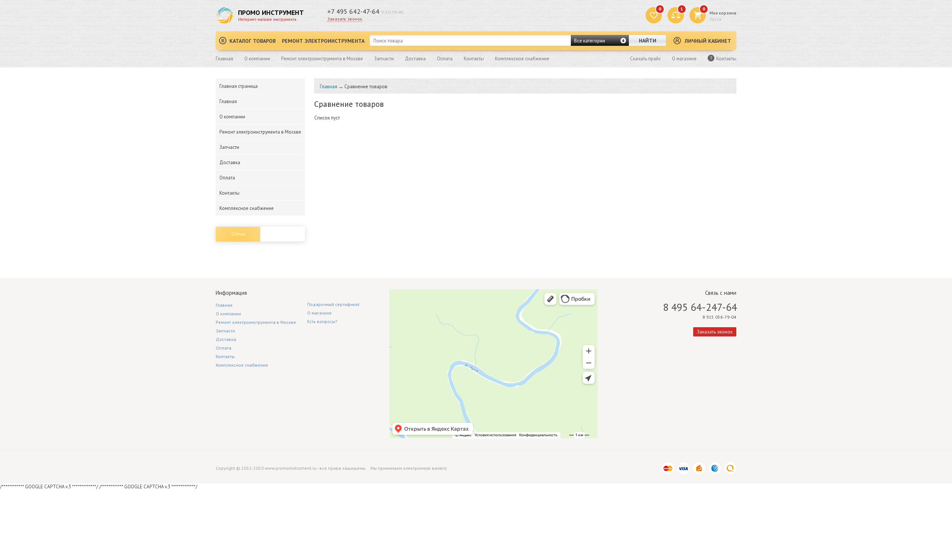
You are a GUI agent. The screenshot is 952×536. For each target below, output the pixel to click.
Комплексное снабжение (522, 58)
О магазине (684, 58)
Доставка (415, 58)
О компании (257, 58)
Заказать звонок (344, 19)
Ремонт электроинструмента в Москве (322, 58)
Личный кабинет (708, 41)
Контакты (474, 58)
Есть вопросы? (322, 321)
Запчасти (384, 58)
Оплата (445, 58)
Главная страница (238, 86)
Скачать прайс (645, 58)
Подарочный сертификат (333, 304)
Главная (224, 58)
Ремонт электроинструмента (323, 41)
